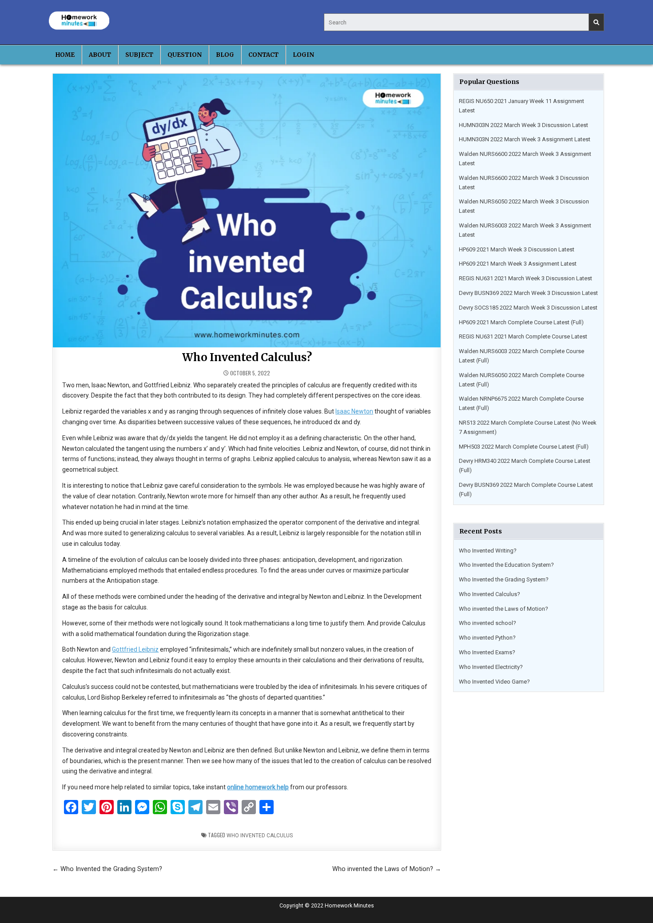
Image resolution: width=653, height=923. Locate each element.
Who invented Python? (487, 637)
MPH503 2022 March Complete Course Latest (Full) (524, 446)
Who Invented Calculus (260, 835)
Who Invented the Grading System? (504, 579)
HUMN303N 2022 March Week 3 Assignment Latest (524, 139)
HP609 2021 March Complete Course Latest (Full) (521, 322)
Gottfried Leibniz (135, 649)
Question (184, 55)
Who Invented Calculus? (489, 594)
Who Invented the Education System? (506, 564)
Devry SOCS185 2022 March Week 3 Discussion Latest (528, 307)
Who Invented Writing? (488, 550)
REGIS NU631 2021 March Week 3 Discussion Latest (525, 278)
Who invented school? (487, 623)
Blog (225, 55)
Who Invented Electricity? (491, 667)
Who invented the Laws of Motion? (503, 608)
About (100, 55)
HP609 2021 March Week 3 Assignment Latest (518, 263)
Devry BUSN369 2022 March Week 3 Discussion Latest (528, 293)
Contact (263, 55)
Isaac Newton (354, 411)
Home (65, 55)
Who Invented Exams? (487, 652)
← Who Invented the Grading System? (107, 868)
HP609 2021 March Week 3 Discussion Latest (516, 249)
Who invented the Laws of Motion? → (386, 868)
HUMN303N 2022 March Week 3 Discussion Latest (523, 125)
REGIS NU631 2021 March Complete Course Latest (523, 336)
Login (303, 55)
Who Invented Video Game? (494, 681)
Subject (139, 55)
